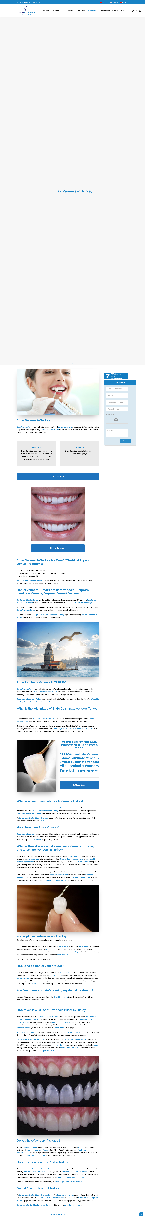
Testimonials (80, 11)
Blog (123, 11)
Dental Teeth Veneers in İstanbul (43, 702)
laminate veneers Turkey (74, 859)
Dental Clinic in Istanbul (29, 600)
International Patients (108, 11)
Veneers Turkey (71, 801)
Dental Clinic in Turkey (35, 1039)
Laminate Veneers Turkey (31, 699)
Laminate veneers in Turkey (47, 811)
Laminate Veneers (28, 834)
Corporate (55, 11)
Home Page (44, 11)
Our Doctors (68, 11)
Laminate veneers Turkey (31, 813)
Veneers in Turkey (82, 846)
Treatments (92, 11)
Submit (125, 441)
